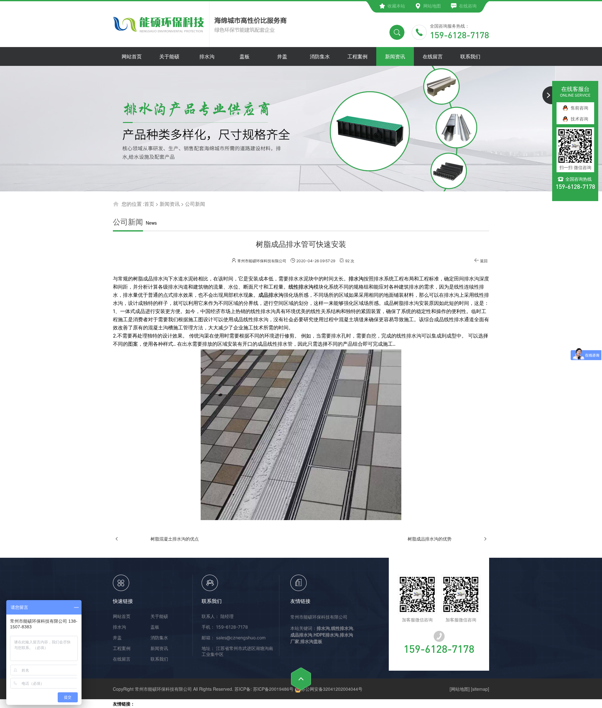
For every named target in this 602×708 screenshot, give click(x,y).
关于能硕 (159, 616)
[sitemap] (480, 689)
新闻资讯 (170, 203)
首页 (149, 203)
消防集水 (159, 637)
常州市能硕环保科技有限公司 (318, 617)
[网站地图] (460, 689)
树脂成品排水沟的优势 (430, 538)
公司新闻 (195, 203)
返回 (484, 260)
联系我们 (159, 659)
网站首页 (121, 616)
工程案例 (121, 648)
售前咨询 (579, 107)
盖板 (154, 627)
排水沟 (119, 627)
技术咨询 (579, 118)
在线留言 (121, 659)
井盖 (117, 637)
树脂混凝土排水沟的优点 (174, 538)
